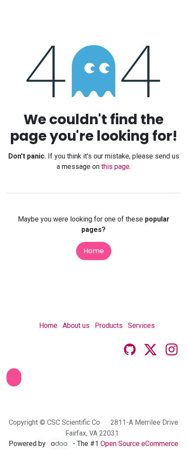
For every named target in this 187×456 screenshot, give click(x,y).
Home (93, 251)
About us (76, 325)
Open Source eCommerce (139, 443)
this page (115, 166)
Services (141, 325)
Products (109, 325)
